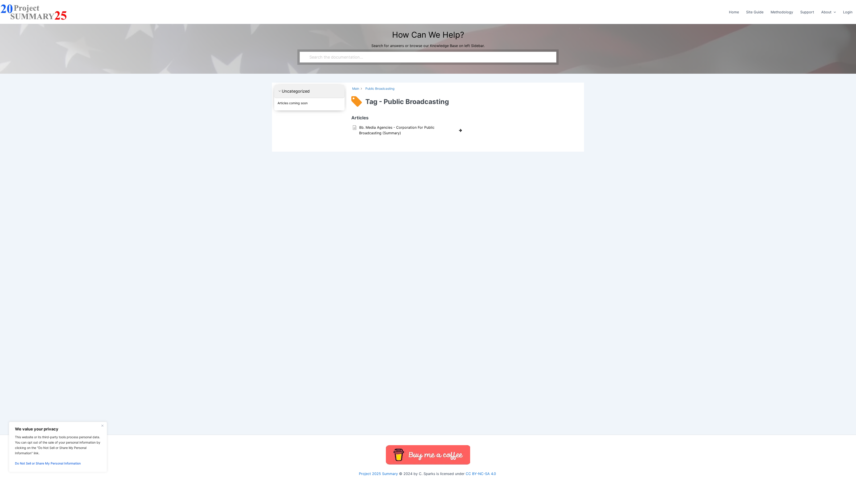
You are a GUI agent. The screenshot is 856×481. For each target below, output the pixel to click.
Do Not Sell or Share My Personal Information (48, 463)
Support (807, 12)
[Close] (102, 425)
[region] (58, 447)
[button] (833, 12)
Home (734, 12)
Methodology (782, 12)
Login (847, 12)
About (826, 12)
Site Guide (754, 12)
